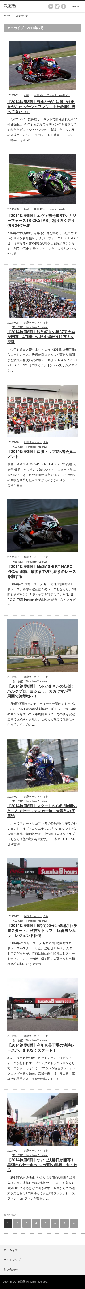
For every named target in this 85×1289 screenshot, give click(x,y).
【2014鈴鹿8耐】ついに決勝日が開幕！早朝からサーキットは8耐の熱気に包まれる (42, 1165)
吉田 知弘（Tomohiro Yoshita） (52, 95)
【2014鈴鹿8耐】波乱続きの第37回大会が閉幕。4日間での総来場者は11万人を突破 (41, 337)
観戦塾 (22, 1281)
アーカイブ (11, 1250)
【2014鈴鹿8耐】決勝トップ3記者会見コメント (42, 454)
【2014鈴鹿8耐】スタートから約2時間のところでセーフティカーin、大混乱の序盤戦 (42, 811)
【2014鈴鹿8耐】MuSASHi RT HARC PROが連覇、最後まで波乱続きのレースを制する (41, 572)
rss (50, 6)
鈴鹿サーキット (33, 322)
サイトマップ (12, 1260)
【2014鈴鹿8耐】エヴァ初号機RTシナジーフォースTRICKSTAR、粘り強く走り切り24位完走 (41, 221)
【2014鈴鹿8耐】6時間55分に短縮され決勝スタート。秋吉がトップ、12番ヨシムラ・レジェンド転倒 (42, 931)
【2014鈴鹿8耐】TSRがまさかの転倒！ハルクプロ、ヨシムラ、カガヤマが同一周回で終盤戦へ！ (41, 691)
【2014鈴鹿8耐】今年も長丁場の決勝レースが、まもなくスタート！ (41, 1047)
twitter (57, 6)
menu (75, 6)
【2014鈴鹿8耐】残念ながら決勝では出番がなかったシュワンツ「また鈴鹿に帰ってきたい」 (41, 107)
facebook (63, 6)
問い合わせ (11, 1269)
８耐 (26, 95)
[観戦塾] (21, 6)
